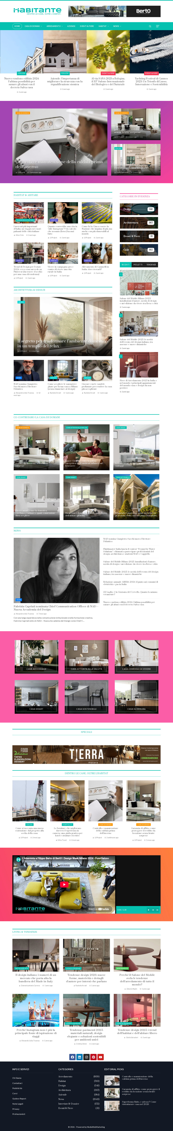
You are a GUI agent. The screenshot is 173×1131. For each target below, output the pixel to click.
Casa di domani (23, 113)
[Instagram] (86, 1057)
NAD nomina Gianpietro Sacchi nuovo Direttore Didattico (25, 386)
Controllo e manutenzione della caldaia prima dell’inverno (29, 831)
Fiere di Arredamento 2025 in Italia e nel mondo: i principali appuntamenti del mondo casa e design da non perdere (138, 384)
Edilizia (118, 148)
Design (21, 302)
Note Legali (17, 1104)
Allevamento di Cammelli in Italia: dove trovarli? (95, 268)
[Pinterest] (93, 1057)
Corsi (14, 1093)
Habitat (54, 220)
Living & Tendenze (73, 968)
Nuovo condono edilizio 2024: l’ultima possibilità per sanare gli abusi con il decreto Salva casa (129, 603)
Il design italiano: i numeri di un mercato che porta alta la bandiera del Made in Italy (35, 978)
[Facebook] (72, 1057)
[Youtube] (100, 1057)
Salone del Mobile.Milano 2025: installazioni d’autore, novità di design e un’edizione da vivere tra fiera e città (139, 301)
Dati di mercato (21, 968)
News (19, 378)
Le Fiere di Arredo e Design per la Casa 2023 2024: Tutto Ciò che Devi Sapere (108, 81)
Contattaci (17, 1083)
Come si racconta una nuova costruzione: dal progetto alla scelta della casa (143, 831)
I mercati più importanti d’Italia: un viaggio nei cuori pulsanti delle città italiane (27, 229)
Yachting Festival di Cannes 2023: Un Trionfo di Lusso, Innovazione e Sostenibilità (65, 81)
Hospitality (151, 73)
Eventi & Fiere (22, 73)
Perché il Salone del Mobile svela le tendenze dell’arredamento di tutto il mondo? (137, 979)
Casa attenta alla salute (76, 427)
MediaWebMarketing (96, 1127)
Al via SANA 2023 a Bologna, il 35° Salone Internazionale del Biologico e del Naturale (22, 81)
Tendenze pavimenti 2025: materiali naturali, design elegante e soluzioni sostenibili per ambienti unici (86, 1034)
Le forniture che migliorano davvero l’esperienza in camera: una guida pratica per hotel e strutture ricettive (151, 83)
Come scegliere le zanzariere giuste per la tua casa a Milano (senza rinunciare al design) (63, 386)
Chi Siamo (17, 1078)
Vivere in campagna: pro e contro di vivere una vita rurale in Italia (61, 269)
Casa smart (121, 427)
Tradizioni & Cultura (25, 220)
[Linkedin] (79, 1057)
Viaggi (18, 1023)
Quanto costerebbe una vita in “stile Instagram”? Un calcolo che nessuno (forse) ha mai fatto (62, 230)
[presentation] (2, 62)
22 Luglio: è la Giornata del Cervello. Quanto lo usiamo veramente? (130, 593)
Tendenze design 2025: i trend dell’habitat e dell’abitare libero (137, 1031)
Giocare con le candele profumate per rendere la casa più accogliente (97, 386)
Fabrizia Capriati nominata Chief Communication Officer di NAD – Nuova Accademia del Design (56, 608)
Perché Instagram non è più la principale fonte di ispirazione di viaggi (36, 1033)
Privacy (15, 1109)
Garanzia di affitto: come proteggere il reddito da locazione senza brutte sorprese (67, 832)
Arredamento (122, 968)
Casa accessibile (123, 477)
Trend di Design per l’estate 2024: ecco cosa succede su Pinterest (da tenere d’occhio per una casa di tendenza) (28, 271)
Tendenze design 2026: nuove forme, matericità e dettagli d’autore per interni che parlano (86, 978)
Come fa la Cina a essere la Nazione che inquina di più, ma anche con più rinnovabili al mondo (97, 230)
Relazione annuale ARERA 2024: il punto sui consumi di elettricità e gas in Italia (130, 583)
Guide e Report (19, 1098)
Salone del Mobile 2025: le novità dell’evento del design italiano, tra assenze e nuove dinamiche (136, 342)
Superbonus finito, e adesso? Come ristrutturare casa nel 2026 (105, 831)
